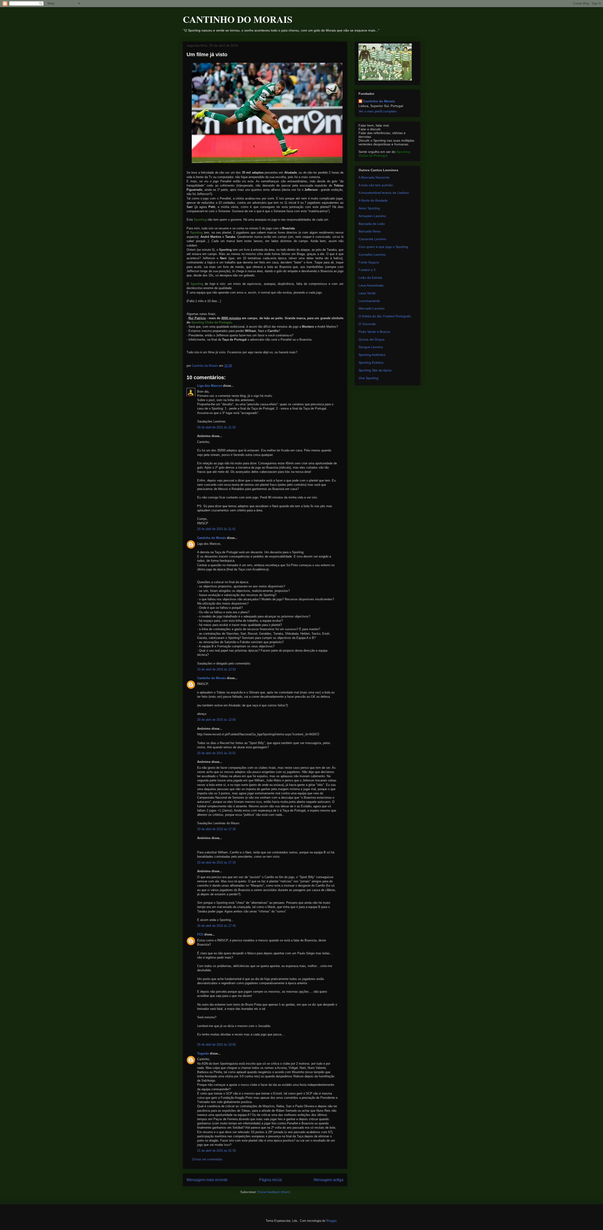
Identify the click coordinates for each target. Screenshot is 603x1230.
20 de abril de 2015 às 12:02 (216, 669)
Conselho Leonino (372, 254)
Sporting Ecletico (371, 362)
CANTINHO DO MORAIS (237, 19)
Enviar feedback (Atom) (274, 1192)
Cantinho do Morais (211, 538)
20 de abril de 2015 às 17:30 (216, 829)
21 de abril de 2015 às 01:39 (216, 1150)
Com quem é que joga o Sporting (383, 247)
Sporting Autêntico (372, 355)
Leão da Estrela (370, 277)
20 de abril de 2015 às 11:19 (216, 427)
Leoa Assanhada (371, 285)
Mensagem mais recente (207, 1180)
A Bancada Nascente (374, 177)
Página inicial (270, 1180)
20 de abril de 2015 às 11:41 (216, 529)
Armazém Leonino (372, 216)
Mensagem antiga (328, 1180)
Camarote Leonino (372, 239)
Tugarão (203, 1053)
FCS (200, 934)
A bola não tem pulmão (376, 185)
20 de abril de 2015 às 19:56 (216, 1044)
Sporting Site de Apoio (375, 370)
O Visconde (367, 324)
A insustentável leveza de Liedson (384, 193)
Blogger (331, 1220)
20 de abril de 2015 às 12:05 (216, 719)
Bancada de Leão (372, 224)
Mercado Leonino (372, 308)
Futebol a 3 (367, 270)
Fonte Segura (369, 262)
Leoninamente (369, 301)
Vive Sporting (368, 378)
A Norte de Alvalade (373, 200)
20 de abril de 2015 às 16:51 (216, 753)
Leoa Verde (367, 293)
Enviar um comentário (207, 1159)
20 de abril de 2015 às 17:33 (216, 862)
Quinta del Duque (372, 339)
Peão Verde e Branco (374, 332)
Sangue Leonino (371, 347)
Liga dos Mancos (209, 385)
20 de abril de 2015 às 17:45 (216, 925)
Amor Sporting (369, 208)
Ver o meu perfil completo (378, 111)
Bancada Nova (369, 231)
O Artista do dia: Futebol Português (385, 316)
